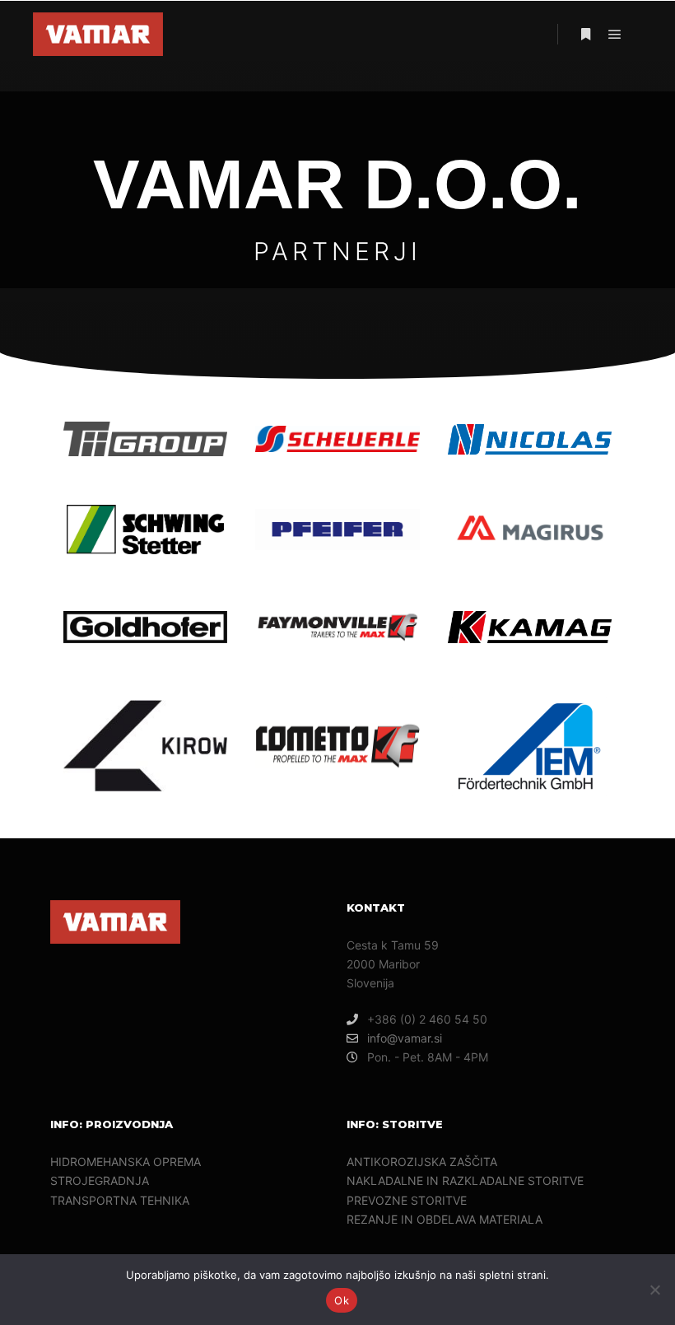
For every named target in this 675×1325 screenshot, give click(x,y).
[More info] (585, 34)
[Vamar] (98, 34)
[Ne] (654, 1289)
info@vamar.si (404, 1038)
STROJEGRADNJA (99, 1180)
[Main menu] (615, 34)
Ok (341, 1300)
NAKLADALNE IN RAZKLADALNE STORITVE (465, 1180)
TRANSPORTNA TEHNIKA (119, 1200)
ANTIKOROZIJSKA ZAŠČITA (422, 1162)
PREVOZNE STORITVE (407, 1200)
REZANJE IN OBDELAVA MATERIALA (444, 1219)
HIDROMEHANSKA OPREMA (125, 1162)
